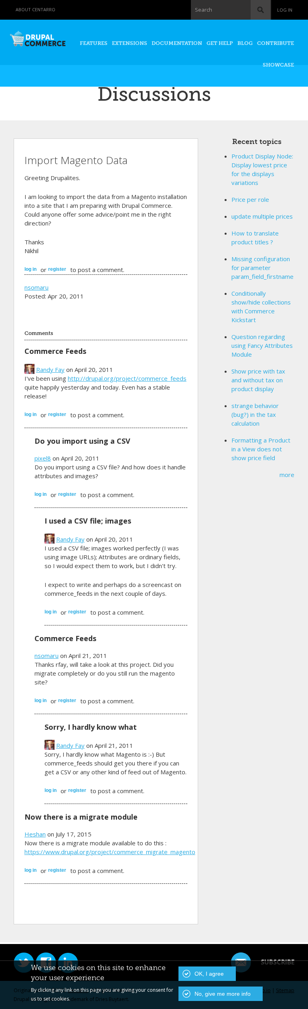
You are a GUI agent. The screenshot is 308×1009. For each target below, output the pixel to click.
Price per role (250, 199)
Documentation (177, 43)
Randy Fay (50, 369)
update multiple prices (262, 216)
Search (203, 9)
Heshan (35, 834)
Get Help (220, 43)
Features (93, 43)
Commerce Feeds (55, 351)
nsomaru (36, 287)
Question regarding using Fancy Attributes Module (262, 345)
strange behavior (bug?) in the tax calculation (255, 414)
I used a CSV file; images (88, 521)
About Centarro (35, 9)
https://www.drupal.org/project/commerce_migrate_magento (109, 852)
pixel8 (42, 458)
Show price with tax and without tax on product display (258, 380)
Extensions (129, 43)
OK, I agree (209, 973)
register (57, 269)
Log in (284, 10)
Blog (245, 43)
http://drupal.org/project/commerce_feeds (127, 378)
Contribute (275, 43)
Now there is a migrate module (81, 817)
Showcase (278, 65)
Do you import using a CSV (82, 441)
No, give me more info (223, 994)
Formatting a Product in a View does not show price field (260, 449)
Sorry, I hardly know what (91, 727)
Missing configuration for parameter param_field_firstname (262, 267)
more (287, 475)
